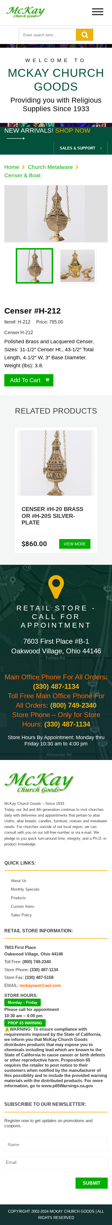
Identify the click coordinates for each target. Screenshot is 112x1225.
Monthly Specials (25, 889)
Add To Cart (25, 380)
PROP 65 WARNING (25, 1023)
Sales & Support (77, 148)
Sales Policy (21, 915)
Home (11, 167)
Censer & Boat (22, 175)
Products (18, 898)
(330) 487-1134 (56, 686)
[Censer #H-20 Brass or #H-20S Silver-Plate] (56, 463)
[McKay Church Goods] (25, 12)
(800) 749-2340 (73, 705)
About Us (18, 881)
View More (75, 544)
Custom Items (22, 906)
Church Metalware (50, 167)
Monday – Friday (22, 1002)
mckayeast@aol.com (40, 985)
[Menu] (98, 12)
